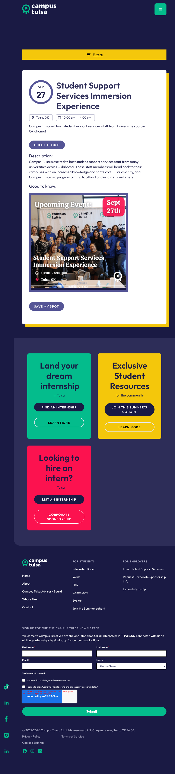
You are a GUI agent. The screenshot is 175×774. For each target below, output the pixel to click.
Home (26, 576)
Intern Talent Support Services (143, 569)
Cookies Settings (33, 743)
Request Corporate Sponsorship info (144, 579)
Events (77, 601)
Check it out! (47, 145)
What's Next (30, 599)
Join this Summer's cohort (129, 409)
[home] (39, 9)
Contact (27, 607)
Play (75, 585)
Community (80, 593)
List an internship (134, 589)
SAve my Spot (46, 306)
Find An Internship (59, 407)
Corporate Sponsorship (59, 517)
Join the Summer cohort (89, 608)
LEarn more (59, 423)
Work (76, 577)
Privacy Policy (31, 736)
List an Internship (59, 499)
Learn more (129, 427)
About (26, 583)
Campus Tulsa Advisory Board (42, 591)
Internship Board (84, 569)
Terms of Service (72, 736)
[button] (160, 9)
